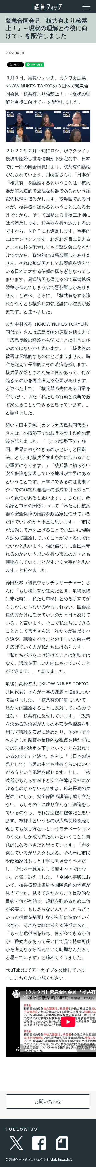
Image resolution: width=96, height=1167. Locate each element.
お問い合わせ (48, 1101)
